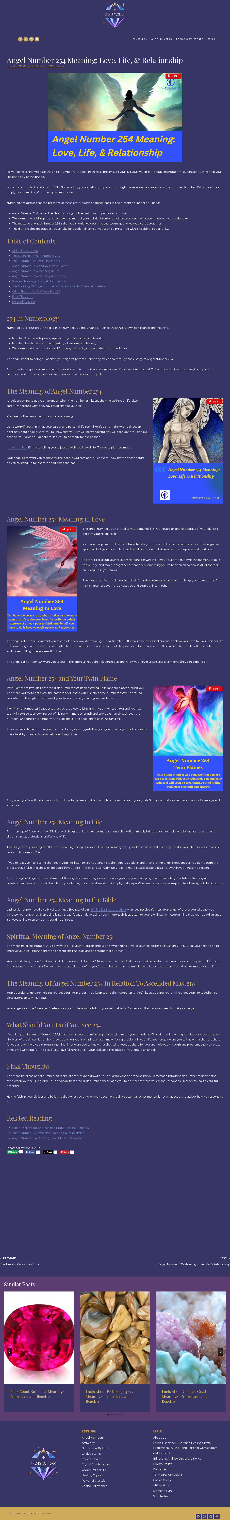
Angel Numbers (161, 39)
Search (212, 39)
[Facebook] (20, 39)
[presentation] (39, 1337)
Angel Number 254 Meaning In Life (35, 271)
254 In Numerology (25, 250)
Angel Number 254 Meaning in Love (36, 260)
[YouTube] (37, 39)
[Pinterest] (31, 39)
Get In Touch (162, 1453)
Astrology (88, 1443)
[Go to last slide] (9, 1352)
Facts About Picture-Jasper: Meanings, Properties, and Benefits (109, 1396)
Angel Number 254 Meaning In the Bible (39, 276)
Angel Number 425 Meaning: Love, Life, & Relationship (48, 1133)
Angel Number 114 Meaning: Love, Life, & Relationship (47, 1138)
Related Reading (23, 301)
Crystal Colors (91, 1459)
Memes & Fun (162, 1490)
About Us (159, 1437)
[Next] (220, 1352)
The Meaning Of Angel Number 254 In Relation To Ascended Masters (58, 286)
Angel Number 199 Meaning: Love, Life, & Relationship (194, 1261)
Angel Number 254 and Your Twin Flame (39, 266)
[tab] (108, 1414)
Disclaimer (160, 1469)
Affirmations (161, 1485)
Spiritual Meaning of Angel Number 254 (39, 281)
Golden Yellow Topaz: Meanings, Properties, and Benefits (50, 1127)
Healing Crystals (92, 1475)
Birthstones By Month (96, 1448)
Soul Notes (160, 1496)
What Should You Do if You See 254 (36, 291)
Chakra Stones (91, 1453)
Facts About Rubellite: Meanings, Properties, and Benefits (37, 1394)
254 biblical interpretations (108, 909)
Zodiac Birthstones (189, 39)
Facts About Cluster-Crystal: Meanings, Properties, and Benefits (186, 1396)
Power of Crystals (93, 1480)
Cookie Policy (162, 1480)
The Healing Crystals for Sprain (20, 1261)
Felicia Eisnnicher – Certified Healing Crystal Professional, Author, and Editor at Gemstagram (185, 1445)
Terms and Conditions (167, 1474)
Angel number (17, 447)
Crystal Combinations (96, 1464)
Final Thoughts (22, 296)
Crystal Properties (94, 1469)
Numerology (56, 65)
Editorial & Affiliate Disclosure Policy (177, 1458)
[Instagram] (25, 39)
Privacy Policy (162, 1464)
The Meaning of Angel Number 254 (36, 255)
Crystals (38, 65)
